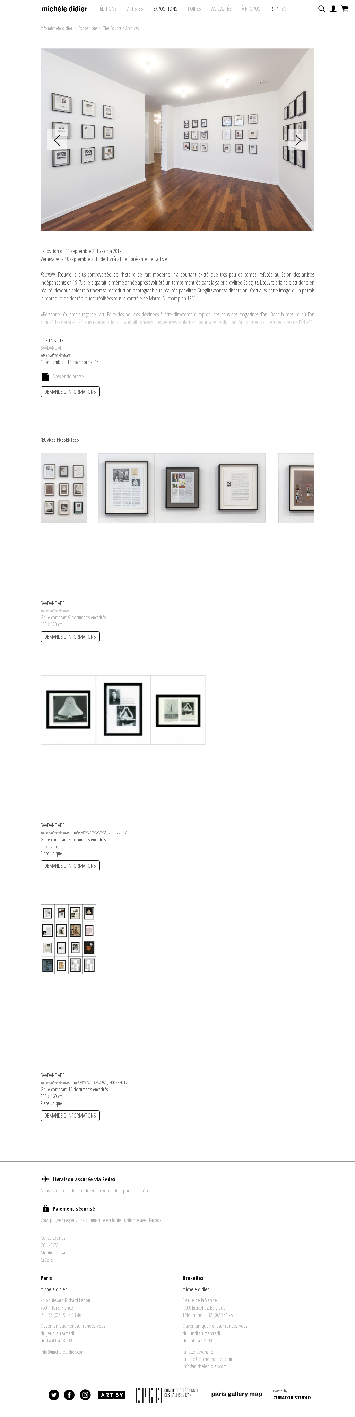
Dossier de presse (68, 376)
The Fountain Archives (121, 28)
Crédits (47, 1259)
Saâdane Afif (52, 347)
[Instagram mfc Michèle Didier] (85, 1395)
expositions (166, 8)
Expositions (87, 28)
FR (271, 8)
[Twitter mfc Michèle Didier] (54, 1395)
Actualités (221, 8)
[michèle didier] (65, 6)
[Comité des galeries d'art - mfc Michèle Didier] (168, 1395)
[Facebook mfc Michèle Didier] (70, 1395)
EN (284, 8)
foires (194, 8)
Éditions (108, 8)
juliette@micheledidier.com (207, 1358)
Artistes (135, 8)
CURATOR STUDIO (292, 1397)
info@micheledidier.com (62, 1351)
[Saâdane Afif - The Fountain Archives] (64, 487)
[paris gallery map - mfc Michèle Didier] (237, 1395)
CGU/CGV (49, 1245)
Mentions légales (55, 1252)
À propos (251, 8)
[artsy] (111, 1395)
